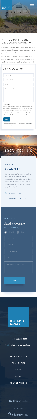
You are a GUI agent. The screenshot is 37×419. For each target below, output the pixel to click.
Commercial (18, 363)
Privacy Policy (26, 115)
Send (7, 119)
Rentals (11, 232)
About (18, 376)
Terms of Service (6, 125)
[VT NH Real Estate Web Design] (18, 414)
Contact (18, 390)
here (30, 56)
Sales (23, 232)
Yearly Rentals (18, 356)
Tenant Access (18, 383)
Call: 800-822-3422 (15, 193)
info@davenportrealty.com (17, 198)
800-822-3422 (21, 339)
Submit (15, 281)
